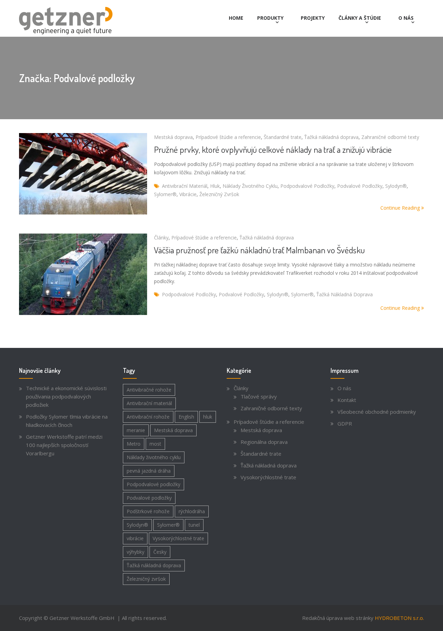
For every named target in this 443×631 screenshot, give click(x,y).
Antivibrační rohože (148, 416)
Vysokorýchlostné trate (178, 538)
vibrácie (188, 194)
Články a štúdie (359, 18)
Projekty (313, 18)
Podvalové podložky (359, 186)
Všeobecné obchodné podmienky (376, 411)
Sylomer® (165, 194)
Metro (134, 443)
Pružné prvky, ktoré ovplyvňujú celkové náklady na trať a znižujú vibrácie (273, 149)
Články (161, 237)
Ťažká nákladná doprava (331, 137)
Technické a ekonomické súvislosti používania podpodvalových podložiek (66, 396)
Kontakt (346, 399)
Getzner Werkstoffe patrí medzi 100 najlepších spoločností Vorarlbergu (64, 445)
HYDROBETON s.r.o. (399, 617)
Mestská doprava (173, 137)
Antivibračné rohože (149, 389)
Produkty (270, 18)
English (186, 416)
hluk (215, 186)
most (155, 443)
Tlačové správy (259, 396)
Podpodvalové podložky (307, 186)
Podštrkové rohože (148, 511)
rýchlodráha (192, 511)
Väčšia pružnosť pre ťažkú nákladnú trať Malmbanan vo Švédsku (259, 249)
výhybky (135, 552)
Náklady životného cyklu (250, 186)
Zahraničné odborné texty (390, 137)
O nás (406, 18)
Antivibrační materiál (184, 186)
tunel (194, 525)
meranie (136, 430)
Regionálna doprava (264, 441)
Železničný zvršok (219, 194)
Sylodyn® (396, 186)
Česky (159, 552)
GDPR (344, 423)
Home (236, 18)
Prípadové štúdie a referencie (228, 137)
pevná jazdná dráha (149, 470)
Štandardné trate (282, 137)
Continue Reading (400, 207)
